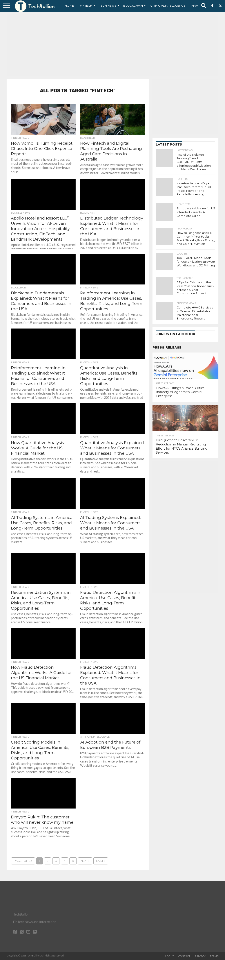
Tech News (107, 5)
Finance (197, 5)
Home (69, 5)
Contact (184, 956)
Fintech (86, 5)
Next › (85, 860)
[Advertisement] (112, 45)
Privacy (200, 956)
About (169, 956)
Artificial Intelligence (167, 5)
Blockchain (133, 5)
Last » (100, 860)
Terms (214, 956)
